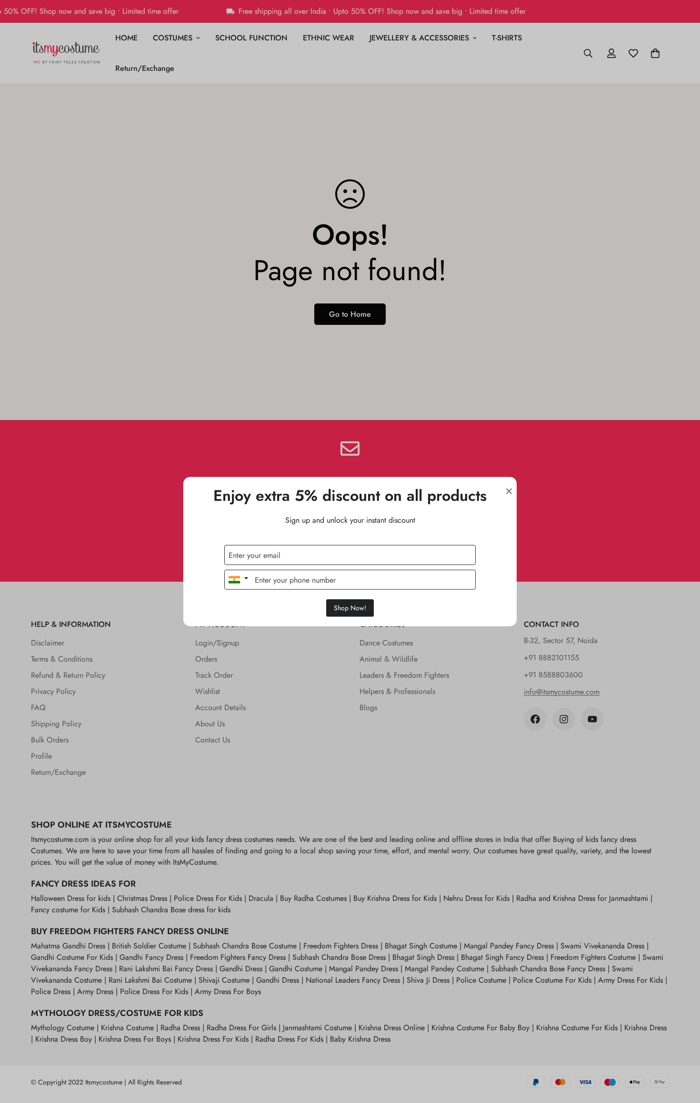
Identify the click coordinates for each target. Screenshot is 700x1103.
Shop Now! (350, 608)
